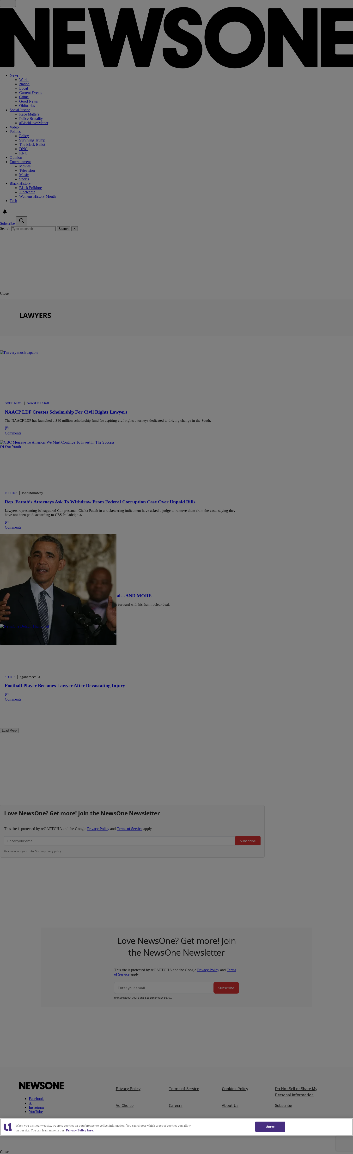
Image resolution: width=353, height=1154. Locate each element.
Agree (270, 1126)
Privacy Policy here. (80, 1130)
